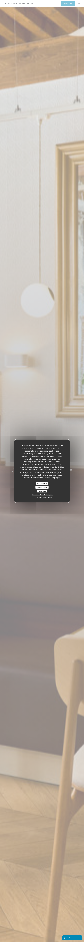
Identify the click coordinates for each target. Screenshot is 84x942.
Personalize (42, 491)
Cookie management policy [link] (42, 497)
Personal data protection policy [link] (42, 495)
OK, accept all (42, 483)
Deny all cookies (42, 487)
